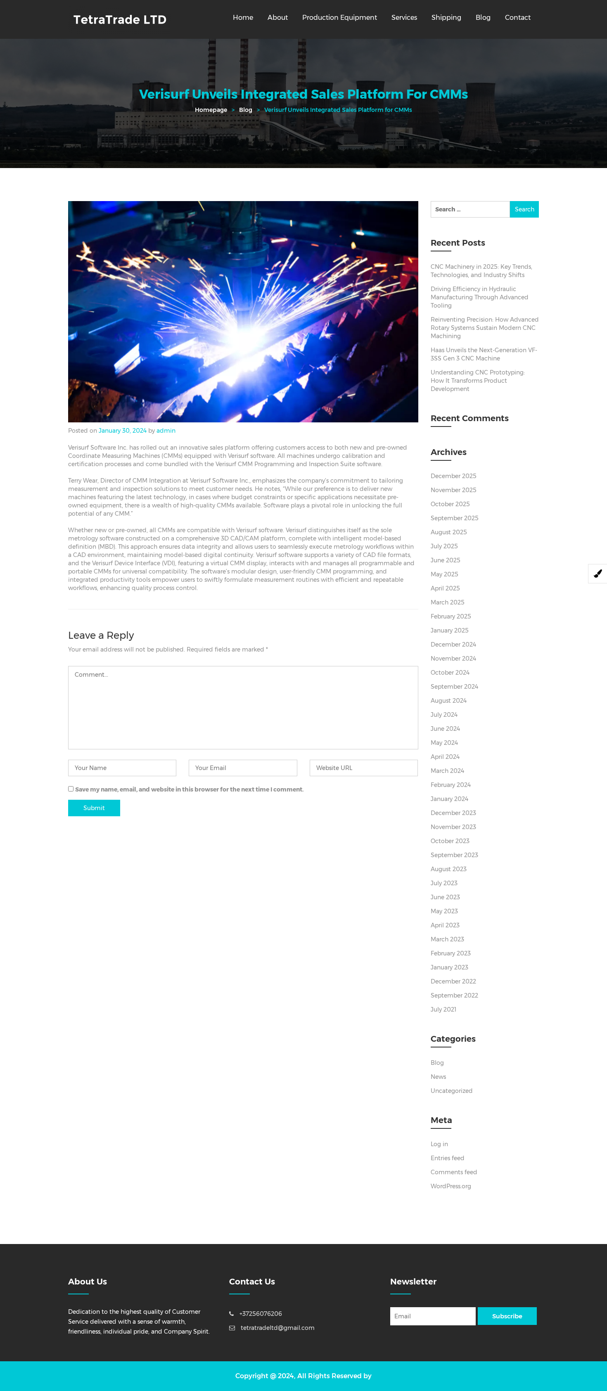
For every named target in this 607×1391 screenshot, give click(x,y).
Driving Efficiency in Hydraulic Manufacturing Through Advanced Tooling (480, 297)
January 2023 (449, 967)
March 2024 (447, 771)
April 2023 (445, 925)
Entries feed (448, 1158)
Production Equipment (339, 17)
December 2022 (453, 981)
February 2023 (451, 953)
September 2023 (454, 855)
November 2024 (453, 658)
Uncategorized (452, 1091)
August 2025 (449, 532)
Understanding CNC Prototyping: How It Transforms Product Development (478, 381)
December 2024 (453, 644)
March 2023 (447, 939)
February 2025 (451, 616)
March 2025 (448, 602)
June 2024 (445, 728)
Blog (483, 17)
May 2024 (444, 742)
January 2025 (450, 630)
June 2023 (445, 897)
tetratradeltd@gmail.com (277, 1328)
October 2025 (450, 504)
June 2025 (445, 560)
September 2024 (454, 686)
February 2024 (451, 785)
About (278, 17)
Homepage (211, 110)
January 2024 (449, 799)
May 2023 (444, 911)
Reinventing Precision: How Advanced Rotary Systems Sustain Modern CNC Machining (485, 328)
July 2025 (444, 546)
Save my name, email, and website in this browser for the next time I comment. (189, 789)
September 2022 (454, 995)
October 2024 (450, 672)
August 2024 (449, 700)
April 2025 (445, 588)
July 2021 (443, 1009)
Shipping (446, 17)
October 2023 (450, 841)
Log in (439, 1144)
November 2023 (453, 827)
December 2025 (454, 476)
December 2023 (453, 813)
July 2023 (444, 883)
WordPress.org (451, 1186)
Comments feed (454, 1172)
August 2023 (449, 869)
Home (243, 17)
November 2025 (454, 490)
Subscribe (507, 1316)
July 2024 (444, 714)
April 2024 (445, 757)
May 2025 (444, 574)
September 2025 (455, 518)
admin (165, 430)
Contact (518, 17)
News (438, 1077)
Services (404, 17)
